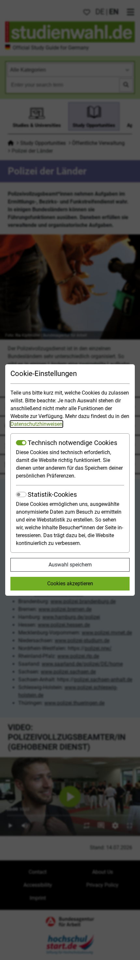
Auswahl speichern (70, 565)
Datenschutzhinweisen (36, 424)
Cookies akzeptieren (70, 583)
